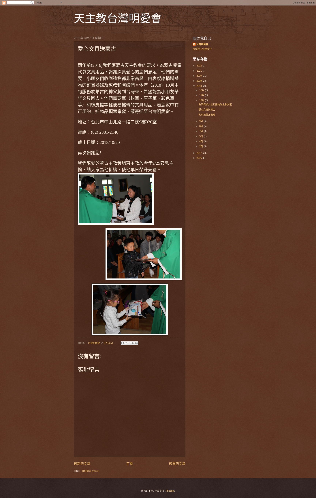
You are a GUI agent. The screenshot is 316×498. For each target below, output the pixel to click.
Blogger (170, 490)
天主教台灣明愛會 (118, 18)
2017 (199, 153)
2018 (199, 86)
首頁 (129, 464)
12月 (202, 90)
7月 (201, 131)
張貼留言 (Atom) (90, 471)
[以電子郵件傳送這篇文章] (122, 343)
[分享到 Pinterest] (136, 343)
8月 (201, 126)
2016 (199, 158)
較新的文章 (82, 464)
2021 (199, 70)
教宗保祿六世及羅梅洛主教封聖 (215, 104)
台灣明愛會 (202, 44)
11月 (202, 95)
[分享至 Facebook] (133, 343)
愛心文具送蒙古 (207, 109)
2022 (199, 65)
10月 (202, 100)
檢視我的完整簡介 (202, 49)
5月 (201, 136)
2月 (201, 146)
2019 (199, 80)
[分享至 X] (129, 343)
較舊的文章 (177, 464)
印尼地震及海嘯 (207, 114)
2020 (199, 75)
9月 (201, 121)
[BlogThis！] (126, 343)
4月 (201, 141)
